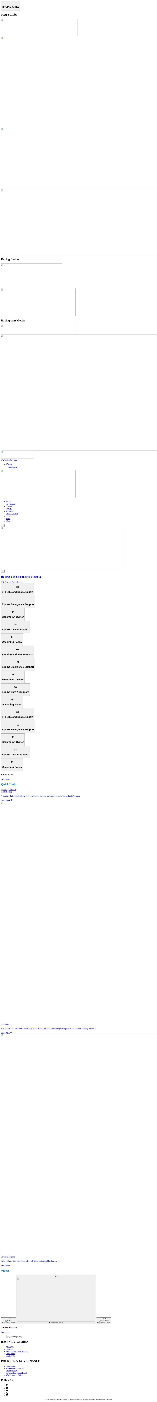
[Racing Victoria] (38, 315)
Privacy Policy (11, 1371)
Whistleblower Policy (14, 1375)
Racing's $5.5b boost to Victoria (21, 576)
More (8, 521)
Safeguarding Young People (16, 1373)
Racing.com (12, 467)
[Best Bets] (17, 458)
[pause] (3, 571)
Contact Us (10, 1356)
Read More (5, 779)
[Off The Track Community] (62, 569)
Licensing (9, 1349)
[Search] (3, 525)
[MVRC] (39, 36)
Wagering (9, 511)
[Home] (38, 497)
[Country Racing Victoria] (31, 287)
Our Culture (10, 1354)
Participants (10, 504)
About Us (9, 1347)
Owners (9, 506)
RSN (10, 464)
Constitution (10, 1366)
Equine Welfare (12, 514)
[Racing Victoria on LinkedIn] (7, 1396)
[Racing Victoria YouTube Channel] (7, 1391)
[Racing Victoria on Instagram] (7, 1386)
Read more (5, 1332)
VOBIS (9, 509)
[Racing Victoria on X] (7, 1393)
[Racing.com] (38, 333)
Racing (8, 501)
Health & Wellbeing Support (17, 1351)
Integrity (9, 516)
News (8, 519)
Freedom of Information (15, 1368)
